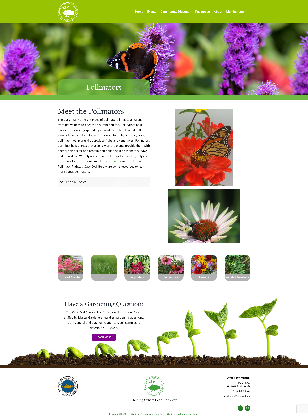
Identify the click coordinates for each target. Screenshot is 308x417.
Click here (110, 161)
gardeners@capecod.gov (237, 395)
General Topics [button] (76, 182)
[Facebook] (240, 408)
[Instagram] (247, 408)
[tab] (104, 182)
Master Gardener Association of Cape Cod (144, 414)
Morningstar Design (189, 414)
